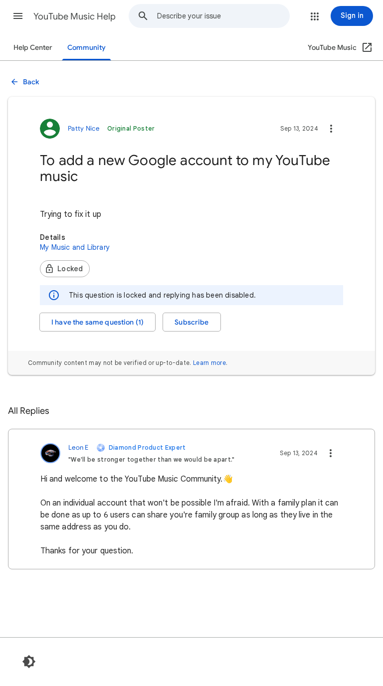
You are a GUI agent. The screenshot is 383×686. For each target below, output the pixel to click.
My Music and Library (75, 247)
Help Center (32, 47)
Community (86, 47)
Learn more (209, 362)
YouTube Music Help (74, 16)
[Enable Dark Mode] (29, 662)
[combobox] (223, 15)
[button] (18, 16)
